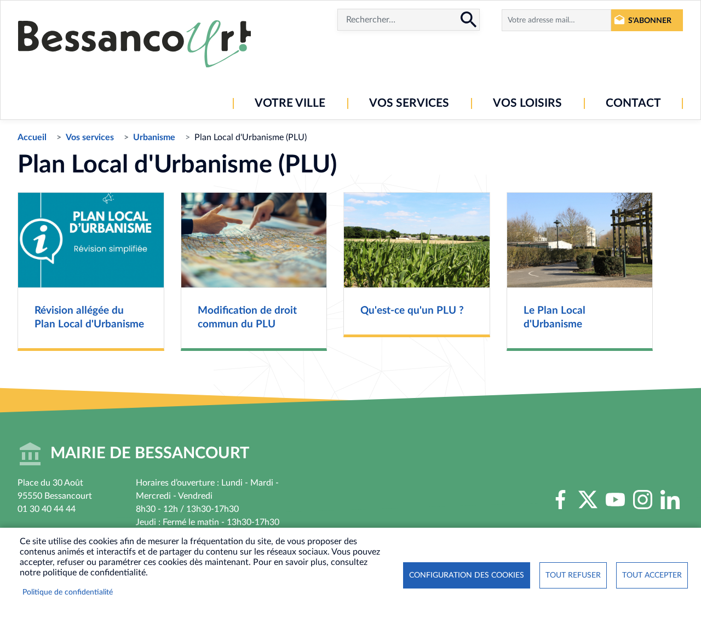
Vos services (90, 137)
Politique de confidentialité (67, 592)
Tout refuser (573, 575)
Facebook (560, 500)
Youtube (615, 500)
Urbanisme (154, 137)
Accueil (32, 137)
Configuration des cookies (466, 575)
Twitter (588, 500)
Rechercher (469, 20)
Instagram (642, 500)
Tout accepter (652, 575)
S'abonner (649, 20)
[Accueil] (134, 43)
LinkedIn (670, 500)
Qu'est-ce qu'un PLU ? (412, 310)
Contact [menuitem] (633, 103)
